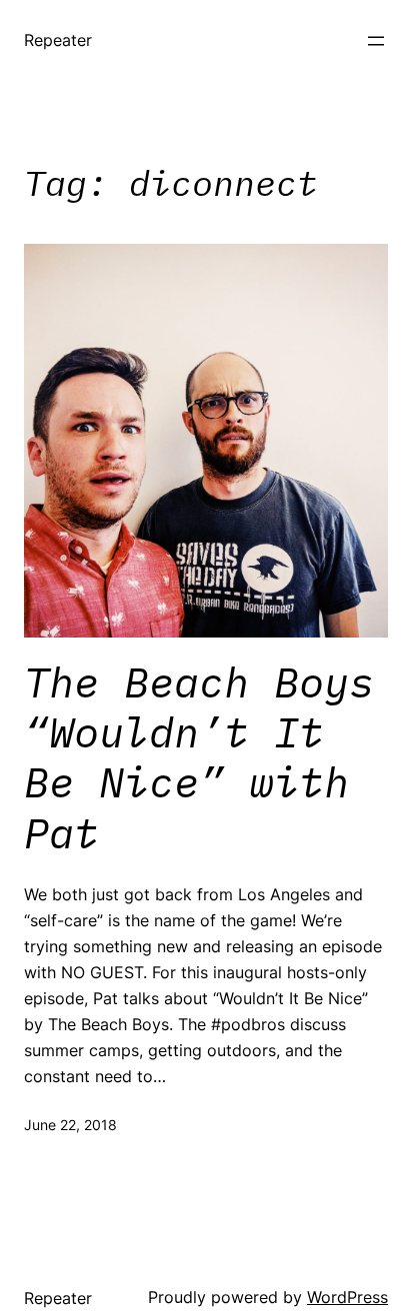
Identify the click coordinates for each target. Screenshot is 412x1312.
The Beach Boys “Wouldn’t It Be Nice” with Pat (199, 758)
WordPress (347, 1297)
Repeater (58, 40)
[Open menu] (376, 41)
